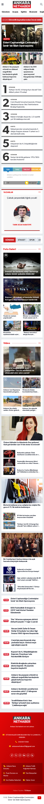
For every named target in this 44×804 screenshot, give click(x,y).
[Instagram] (20, 755)
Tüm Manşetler (31, 773)
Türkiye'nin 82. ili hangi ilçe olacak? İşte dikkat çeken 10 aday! (25, 91)
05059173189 (23, 742)
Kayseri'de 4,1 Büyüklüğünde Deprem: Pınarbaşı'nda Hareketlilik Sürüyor (24, 654)
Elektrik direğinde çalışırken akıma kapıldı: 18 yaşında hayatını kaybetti (23, 665)
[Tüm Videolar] (39, 343)
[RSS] (32, 755)
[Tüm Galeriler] (39, 249)
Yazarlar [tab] (8, 192)
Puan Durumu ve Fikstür (10, 774)
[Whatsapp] (28, 755)
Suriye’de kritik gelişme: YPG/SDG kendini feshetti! (24, 158)
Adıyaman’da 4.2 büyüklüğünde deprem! (23, 145)
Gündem (6, 12)
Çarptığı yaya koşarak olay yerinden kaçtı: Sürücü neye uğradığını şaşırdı (23, 642)
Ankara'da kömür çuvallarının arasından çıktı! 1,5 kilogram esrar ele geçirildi (24, 691)
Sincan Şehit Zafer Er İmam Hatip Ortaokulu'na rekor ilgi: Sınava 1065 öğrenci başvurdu (24, 631)
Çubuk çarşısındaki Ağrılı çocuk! (22, 198)
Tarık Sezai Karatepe (22, 225)
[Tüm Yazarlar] (39, 192)
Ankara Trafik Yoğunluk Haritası (29, 767)
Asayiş (15, 12)
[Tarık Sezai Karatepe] (22, 214)
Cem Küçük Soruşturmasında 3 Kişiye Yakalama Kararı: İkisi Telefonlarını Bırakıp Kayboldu (25, 104)
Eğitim (24, 12)
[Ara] (41, 4)
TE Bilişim (27, 790)
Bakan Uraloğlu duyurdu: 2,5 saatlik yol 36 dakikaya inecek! (25, 118)
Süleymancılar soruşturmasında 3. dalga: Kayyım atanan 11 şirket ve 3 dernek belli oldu (24, 131)
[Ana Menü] (2, 4)
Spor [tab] (31, 240)
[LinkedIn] (24, 755)
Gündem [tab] (9, 240)
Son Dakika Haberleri (13, 780)
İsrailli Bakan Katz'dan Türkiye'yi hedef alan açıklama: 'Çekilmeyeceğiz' (25, 703)
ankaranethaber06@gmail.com (23, 746)
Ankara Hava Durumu (9, 767)
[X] (16, 755)
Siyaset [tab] (21, 240)
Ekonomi (33, 12)
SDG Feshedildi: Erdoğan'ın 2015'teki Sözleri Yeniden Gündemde (22, 610)
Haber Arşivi (30, 780)
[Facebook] (12, 755)
